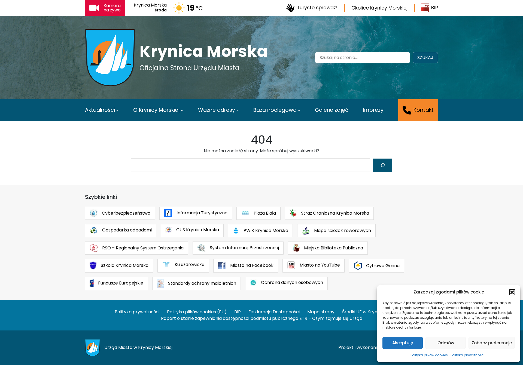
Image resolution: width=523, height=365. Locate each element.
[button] (512, 292)
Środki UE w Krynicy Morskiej (372, 312)
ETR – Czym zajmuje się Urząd (330, 318)
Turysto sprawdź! (317, 7)
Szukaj (425, 57)
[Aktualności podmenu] (117, 110)
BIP (434, 7)
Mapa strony (321, 312)
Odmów (445, 343)
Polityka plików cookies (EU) (197, 312)
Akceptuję (402, 343)
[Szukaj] (382, 165)
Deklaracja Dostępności (274, 312)
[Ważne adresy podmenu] (237, 110)
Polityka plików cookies (429, 355)
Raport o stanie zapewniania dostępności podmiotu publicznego (229, 318)
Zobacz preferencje (492, 343)
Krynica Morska (203, 51)
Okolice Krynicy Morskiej (379, 8)
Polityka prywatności (467, 355)
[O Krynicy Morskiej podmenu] (182, 110)
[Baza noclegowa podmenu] (299, 110)
